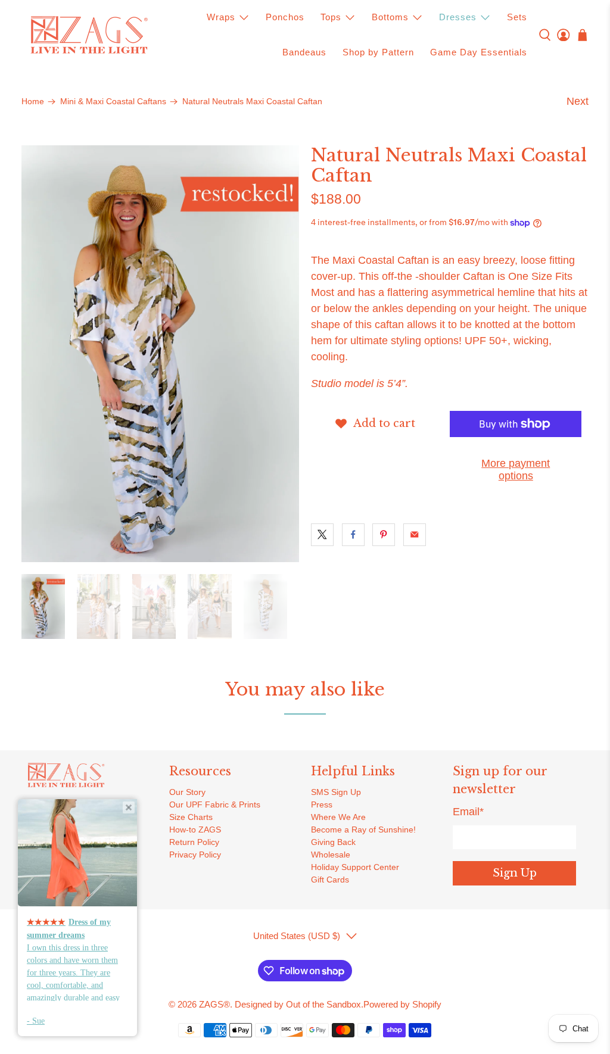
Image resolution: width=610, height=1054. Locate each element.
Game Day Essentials (478, 52)
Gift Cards (330, 879)
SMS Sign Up (336, 792)
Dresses (458, 17)
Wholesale (330, 854)
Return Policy (194, 842)
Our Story (187, 792)
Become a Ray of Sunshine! (363, 829)
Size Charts (191, 817)
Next (578, 101)
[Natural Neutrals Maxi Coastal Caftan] (160, 353)
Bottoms (390, 17)
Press (321, 804)
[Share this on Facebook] (353, 534)
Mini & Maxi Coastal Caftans (113, 102)
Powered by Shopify (402, 1004)
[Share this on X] (322, 534)
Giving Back (333, 842)
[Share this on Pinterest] (383, 534)
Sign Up (515, 873)
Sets (517, 17)
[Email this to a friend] (414, 534)
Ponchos (285, 17)
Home (32, 102)
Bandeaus (304, 52)
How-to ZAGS (195, 829)
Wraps (221, 17)
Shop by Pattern (378, 52)
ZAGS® (214, 1004)
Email (468, 812)
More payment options (515, 469)
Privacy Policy (195, 854)
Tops (330, 17)
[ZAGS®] (88, 35)
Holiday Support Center (355, 867)
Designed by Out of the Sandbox (298, 1004)
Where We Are (338, 817)
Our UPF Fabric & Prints (214, 804)
